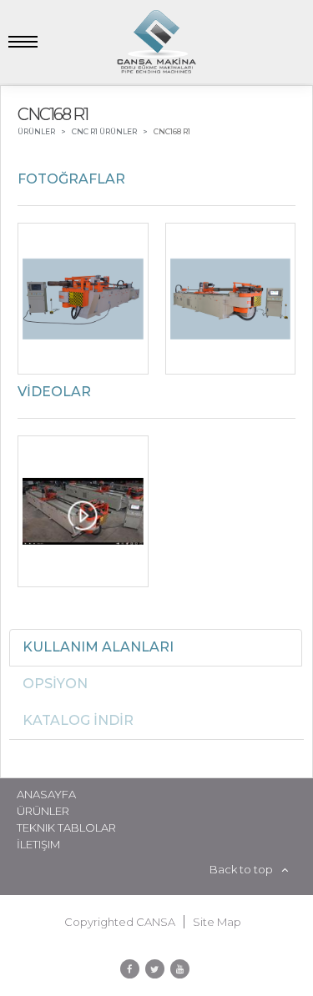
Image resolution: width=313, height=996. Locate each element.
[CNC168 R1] (83, 299)
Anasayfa (46, 794)
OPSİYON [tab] (55, 684)
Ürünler (43, 810)
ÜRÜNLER (36, 131)
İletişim (38, 844)
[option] (156, 303)
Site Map (217, 921)
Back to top (241, 869)
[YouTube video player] (83, 511)
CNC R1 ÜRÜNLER (104, 131)
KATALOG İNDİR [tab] (78, 720)
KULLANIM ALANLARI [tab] (98, 647)
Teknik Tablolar (66, 827)
